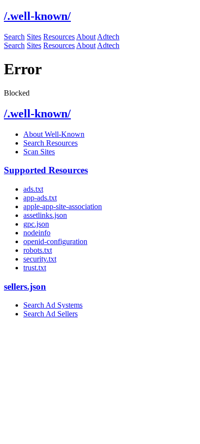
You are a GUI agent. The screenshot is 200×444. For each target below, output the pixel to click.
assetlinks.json (45, 215)
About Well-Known (53, 134)
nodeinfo (36, 233)
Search (14, 37)
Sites (34, 37)
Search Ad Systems (53, 305)
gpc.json (36, 224)
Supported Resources (46, 170)
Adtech (108, 37)
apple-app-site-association (62, 206)
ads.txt (33, 189)
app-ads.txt (40, 198)
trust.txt (34, 267)
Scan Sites (39, 152)
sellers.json (25, 286)
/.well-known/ (37, 113)
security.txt (39, 259)
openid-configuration (55, 241)
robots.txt (37, 250)
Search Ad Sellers (50, 314)
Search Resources (50, 143)
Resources (59, 37)
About (86, 37)
